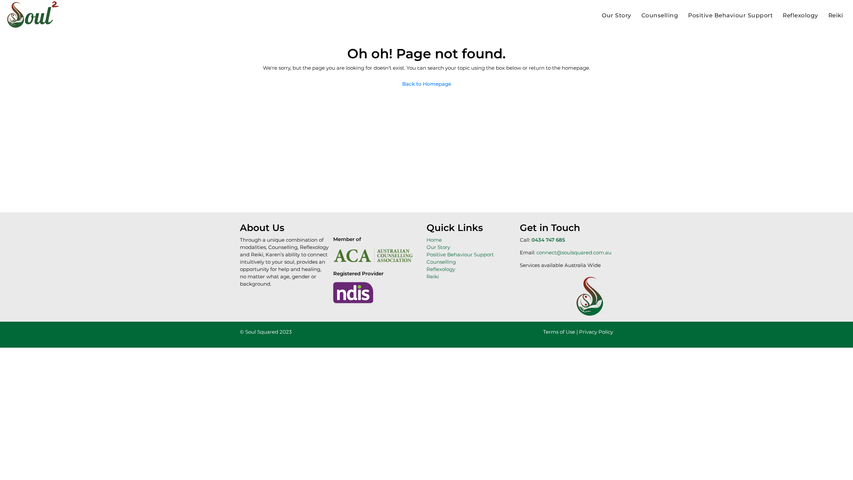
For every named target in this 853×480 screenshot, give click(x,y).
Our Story (616, 15)
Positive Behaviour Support (730, 15)
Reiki (835, 15)
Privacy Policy (595, 332)
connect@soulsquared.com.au (573, 252)
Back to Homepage (426, 84)
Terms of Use (559, 332)
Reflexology (800, 15)
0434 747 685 (548, 240)
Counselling (659, 15)
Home (434, 240)
